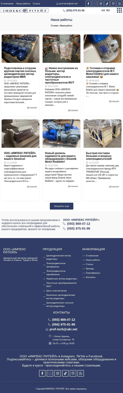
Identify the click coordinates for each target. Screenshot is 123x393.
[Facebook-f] (88, 3)
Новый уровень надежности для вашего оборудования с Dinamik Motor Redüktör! (60, 157)
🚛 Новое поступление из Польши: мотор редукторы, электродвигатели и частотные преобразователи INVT (61, 75)
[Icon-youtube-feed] (94, 3)
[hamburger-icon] (119, 10)
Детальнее (32, 108)
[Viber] (113, 3)
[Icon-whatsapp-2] (119, 3)
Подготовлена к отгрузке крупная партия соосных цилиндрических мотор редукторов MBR (20, 72)
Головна (54, 26)
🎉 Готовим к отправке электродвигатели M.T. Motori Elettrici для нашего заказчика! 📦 (102, 72)
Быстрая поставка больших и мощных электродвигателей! (99, 156)
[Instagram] (100, 3)
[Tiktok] (107, 3)
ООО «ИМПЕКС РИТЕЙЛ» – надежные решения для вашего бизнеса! (20, 156)
